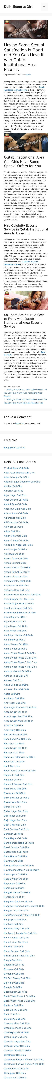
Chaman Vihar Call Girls (16, 1023)
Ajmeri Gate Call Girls (15, 504)
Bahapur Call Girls (13, 779)
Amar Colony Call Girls (16, 540)
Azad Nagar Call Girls (15, 712)
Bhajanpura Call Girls (15, 919)
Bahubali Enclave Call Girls (18, 784)
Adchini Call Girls (13, 486)
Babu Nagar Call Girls (15, 748)
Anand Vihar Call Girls (16, 576)
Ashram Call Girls (13, 680)
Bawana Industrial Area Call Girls (21, 870)
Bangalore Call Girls (14, 447)
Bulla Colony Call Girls (15, 1010)
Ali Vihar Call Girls (13, 526)
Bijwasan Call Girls (14, 969)
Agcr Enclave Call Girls (16, 499)
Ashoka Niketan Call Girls (17, 671)
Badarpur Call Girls (14, 752)
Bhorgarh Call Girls (14, 964)
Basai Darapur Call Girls (16, 847)
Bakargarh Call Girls (14, 793)
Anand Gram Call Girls (16, 558)
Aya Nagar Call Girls (14, 703)
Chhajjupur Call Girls (15, 1073)
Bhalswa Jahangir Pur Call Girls (20, 933)
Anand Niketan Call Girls (17, 567)
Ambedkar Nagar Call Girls (18, 545)
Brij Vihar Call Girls (14, 982)
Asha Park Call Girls (14, 639)
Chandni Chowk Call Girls (17, 1050)
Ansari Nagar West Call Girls (19, 603)
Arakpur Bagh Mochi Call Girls (20, 612)
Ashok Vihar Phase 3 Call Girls (20, 662)
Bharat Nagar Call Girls (16, 937)
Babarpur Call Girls (14, 743)
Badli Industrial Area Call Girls (20, 770)
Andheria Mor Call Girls (16, 585)
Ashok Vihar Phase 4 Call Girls (20, 666)
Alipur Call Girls (12, 531)
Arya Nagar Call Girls (15, 630)
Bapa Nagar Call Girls (15, 838)
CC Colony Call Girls (14, 1019)
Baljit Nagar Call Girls (15, 820)
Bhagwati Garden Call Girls (18, 901)
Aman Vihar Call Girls (15, 536)
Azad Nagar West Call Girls (18, 721)
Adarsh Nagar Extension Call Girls (22, 481)
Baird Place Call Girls (15, 788)
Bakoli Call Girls (12, 806)
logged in (19, 423)
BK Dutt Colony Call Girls (17, 978)
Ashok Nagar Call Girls (16, 644)
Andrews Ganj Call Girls (16, 590)
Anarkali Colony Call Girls (17, 581)
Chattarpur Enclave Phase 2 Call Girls (24, 1064)
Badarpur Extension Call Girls (19, 757)
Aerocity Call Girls (13, 490)
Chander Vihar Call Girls (17, 1046)
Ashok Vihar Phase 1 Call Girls (20, 653)
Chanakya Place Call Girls (17, 1028)
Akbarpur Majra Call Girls (17, 508)
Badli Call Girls (12, 766)
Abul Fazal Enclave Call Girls (19, 472)
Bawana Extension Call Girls (19, 865)
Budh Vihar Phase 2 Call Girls (19, 1000)
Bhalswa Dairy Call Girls (16, 928)
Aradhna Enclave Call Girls (18, 608)
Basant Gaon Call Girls (16, 852)
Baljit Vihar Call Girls (15, 824)
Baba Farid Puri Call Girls (17, 739)
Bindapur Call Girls (14, 973)
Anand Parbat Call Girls (16, 572)
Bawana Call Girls (13, 861)
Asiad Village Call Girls (16, 684)
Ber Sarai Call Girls (14, 897)
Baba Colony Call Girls (16, 734)
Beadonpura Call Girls (15, 874)
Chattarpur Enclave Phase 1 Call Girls (24, 1059)
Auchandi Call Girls (14, 698)
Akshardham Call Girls (16, 513)
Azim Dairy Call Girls (15, 730)
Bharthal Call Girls (13, 946)
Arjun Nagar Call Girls (15, 626)
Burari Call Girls (12, 1014)
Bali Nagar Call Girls (14, 815)
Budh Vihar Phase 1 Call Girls (19, 996)
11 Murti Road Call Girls (16, 468)
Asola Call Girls (12, 694)
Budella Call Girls (13, 987)
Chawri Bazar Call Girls (16, 1068)
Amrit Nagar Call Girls (15, 549)
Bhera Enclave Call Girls (16, 951)
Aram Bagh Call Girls (15, 617)
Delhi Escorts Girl (18, 7)
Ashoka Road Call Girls (16, 675)
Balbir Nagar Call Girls (16, 811)
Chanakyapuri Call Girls (16, 1032)
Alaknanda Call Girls (15, 517)
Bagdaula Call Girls (14, 775)
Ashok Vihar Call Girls (15, 648)
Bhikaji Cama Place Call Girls (19, 955)
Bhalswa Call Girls (13, 924)
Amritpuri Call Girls (14, 554)
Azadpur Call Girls (13, 725)
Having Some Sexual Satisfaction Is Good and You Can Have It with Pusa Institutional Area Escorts (25, 392)
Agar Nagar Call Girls (15, 495)
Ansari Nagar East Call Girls (19, 599)
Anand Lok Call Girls (15, 563)
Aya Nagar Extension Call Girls (20, 707)
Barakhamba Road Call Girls (19, 842)
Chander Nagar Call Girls (17, 1041)
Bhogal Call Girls (13, 960)
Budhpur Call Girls (13, 1005)
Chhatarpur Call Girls (15, 1077)
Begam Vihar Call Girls (16, 879)
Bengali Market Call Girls (17, 892)
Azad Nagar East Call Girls (18, 716)
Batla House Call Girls (15, 856)
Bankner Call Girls (13, 833)
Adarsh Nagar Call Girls (16, 477)
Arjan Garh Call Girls (15, 621)
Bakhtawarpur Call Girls (16, 797)
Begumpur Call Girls (14, 883)
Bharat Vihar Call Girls (16, 942)
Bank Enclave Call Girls (16, 829)
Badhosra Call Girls (14, 761)
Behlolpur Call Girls (14, 888)
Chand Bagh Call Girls (15, 1037)
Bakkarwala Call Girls (15, 802)
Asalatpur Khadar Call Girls (18, 635)
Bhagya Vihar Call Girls (16, 910)
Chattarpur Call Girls (15, 1055)
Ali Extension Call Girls (16, 522)
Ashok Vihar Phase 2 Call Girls (20, 657)
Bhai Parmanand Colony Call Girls (22, 915)
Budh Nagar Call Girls (15, 991)
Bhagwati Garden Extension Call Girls (24, 906)
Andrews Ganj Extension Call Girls (22, 594)
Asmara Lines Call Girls (16, 689)
